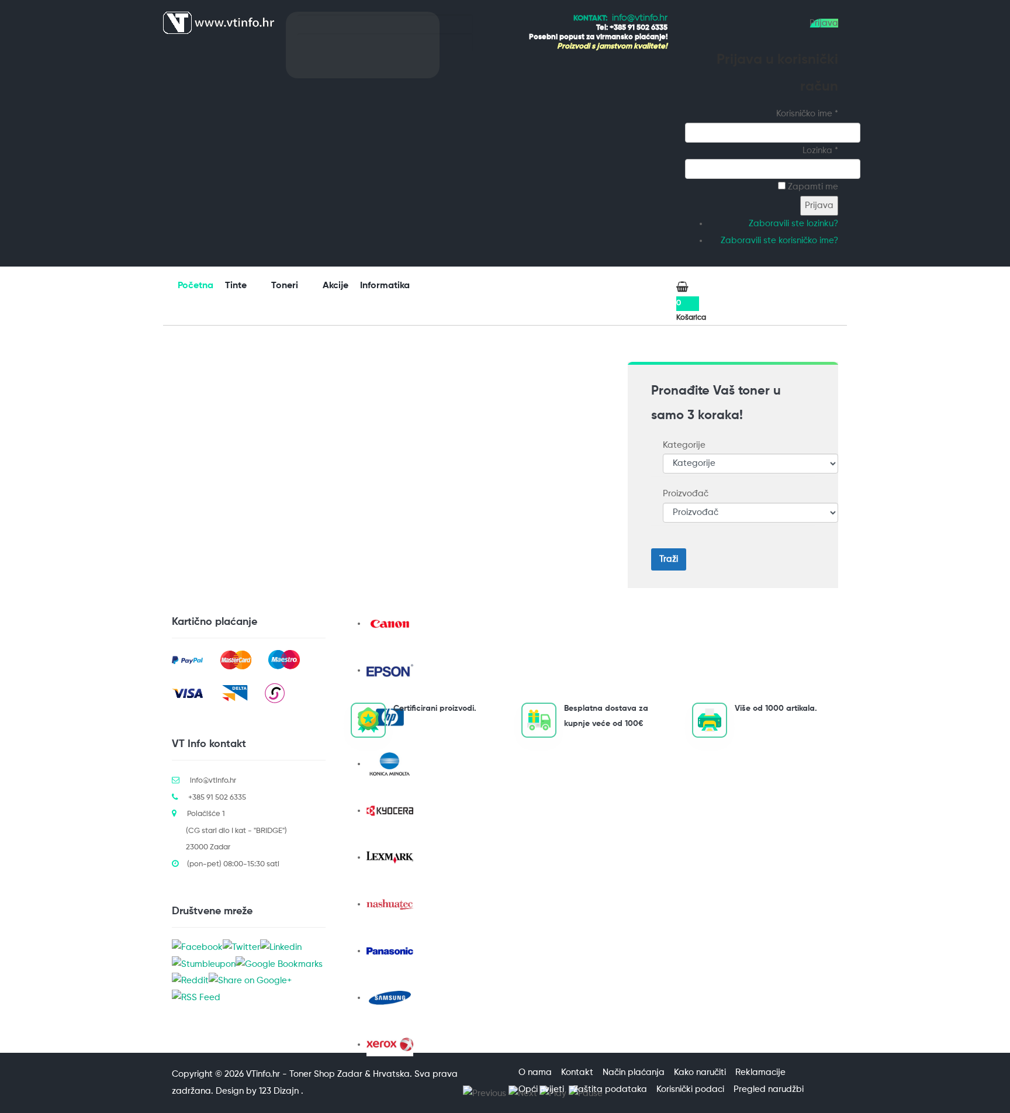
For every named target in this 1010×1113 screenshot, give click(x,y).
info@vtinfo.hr (639, 18)
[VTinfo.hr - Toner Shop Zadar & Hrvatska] (218, 23)
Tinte (237, 286)
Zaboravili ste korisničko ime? (779, 240)
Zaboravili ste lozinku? (793, 223)
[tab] (733, 445)
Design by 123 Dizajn (258, 1091)
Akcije (335, 286)
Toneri (285, 286)
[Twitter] (241, 947)
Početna (195, 286)
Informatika (386, 286)
